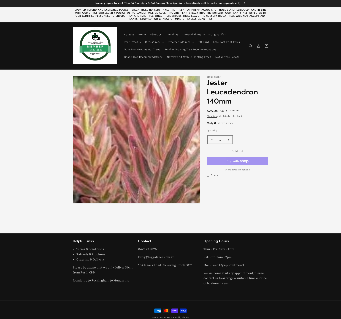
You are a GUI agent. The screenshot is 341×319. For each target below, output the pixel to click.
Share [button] (214, 175)
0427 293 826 (147, 249)
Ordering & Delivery (90, 259)
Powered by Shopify (180, 317)
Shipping (212, 116)
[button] (193, 34)
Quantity (212, 130)
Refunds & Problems (90, 254)
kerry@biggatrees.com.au (156, 257)
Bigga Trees (164, 317)
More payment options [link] (237, 169)
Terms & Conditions (90, 249)
